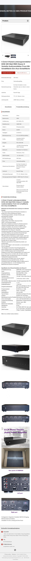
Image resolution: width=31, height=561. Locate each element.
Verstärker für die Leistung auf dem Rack (12, 520)
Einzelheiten (8, 107)
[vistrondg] (15, 550)
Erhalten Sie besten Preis (8, 72)
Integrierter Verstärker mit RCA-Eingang (18, 517)
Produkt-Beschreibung (22, 107)
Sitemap (14, 554)
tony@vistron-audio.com (9, 546)
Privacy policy (8, 554)
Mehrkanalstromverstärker (8, 518)
